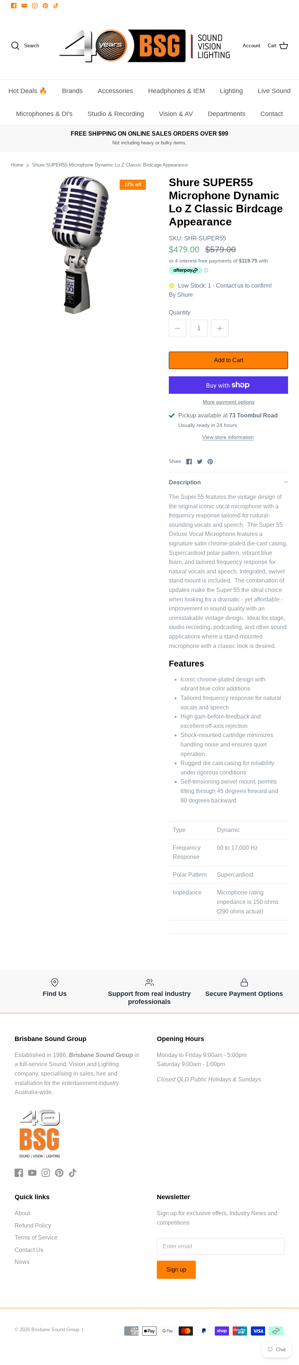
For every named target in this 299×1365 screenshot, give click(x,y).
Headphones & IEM (176, 91)
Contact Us (29, 1250)
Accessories (115, 91)
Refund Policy (33, 1225)
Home (17, 165)
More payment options (229, 402)
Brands (72, 91)
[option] (80, 245)
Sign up (176, 1269)
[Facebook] (13, 5)
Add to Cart (228, 360)
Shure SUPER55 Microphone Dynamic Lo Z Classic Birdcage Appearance (110, 165)
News (22, 1262)
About (22, 1213)
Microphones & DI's (44, 113)
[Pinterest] (45, 5)
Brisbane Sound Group (55, 1329)
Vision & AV (176, 113)
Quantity (179, 312)
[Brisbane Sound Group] (144, 46)
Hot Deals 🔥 (27, 91)
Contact (271, 113)
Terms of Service (36, 1237)
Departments (226, 113)
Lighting (231, 91)
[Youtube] (24, 5)
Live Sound (274, 91)
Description (185, 482)
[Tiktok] (56, 5)
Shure (185, 295)
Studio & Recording (116, 113)
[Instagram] (35, 5)
